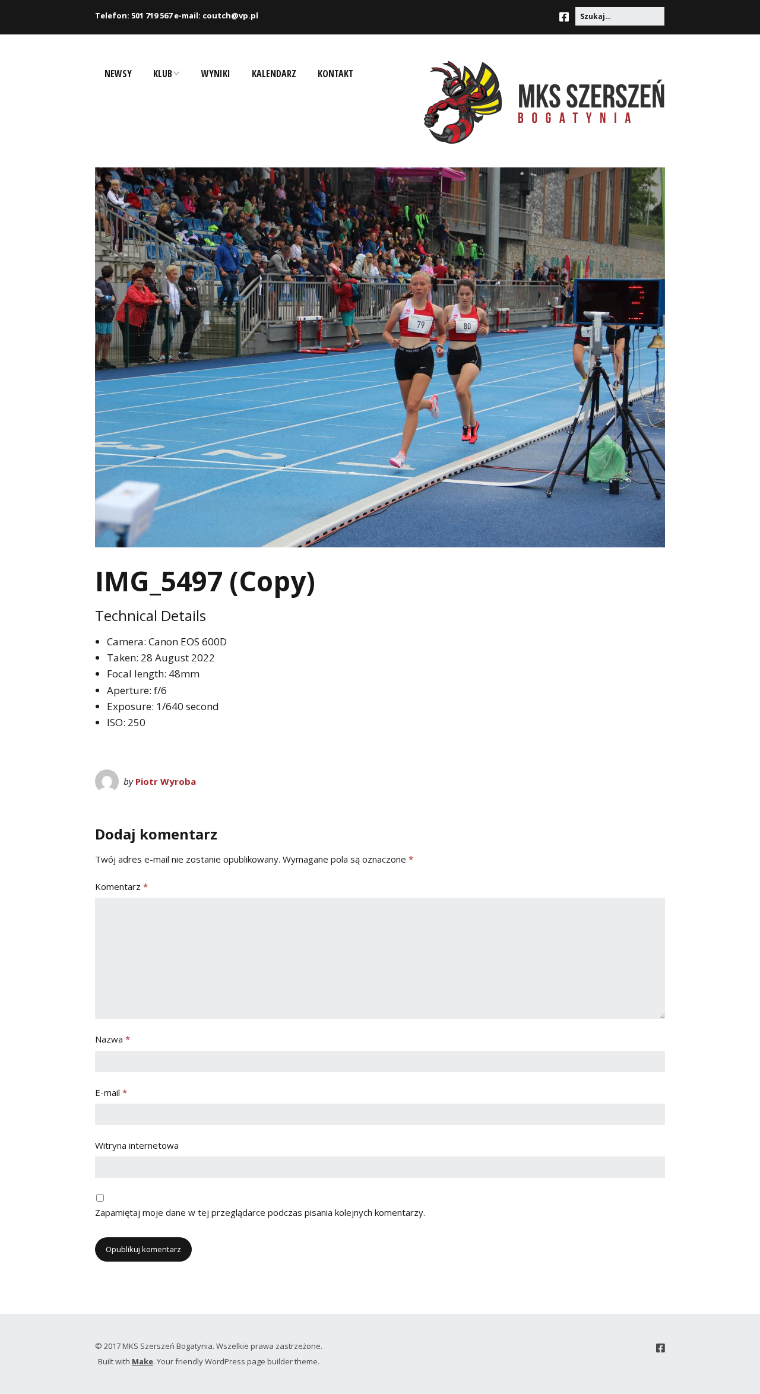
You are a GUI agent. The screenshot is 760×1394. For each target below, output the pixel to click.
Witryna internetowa (137, 1145)
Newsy (118, 73)
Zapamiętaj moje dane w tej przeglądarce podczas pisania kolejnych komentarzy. (260, 1212)
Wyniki (215, 73)
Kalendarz (274, 73)
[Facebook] (567, 17)
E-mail (111, 1092)
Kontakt (335, 73)
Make (142, 1361)
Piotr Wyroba (165, 781)
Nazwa (112, 1039)
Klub (162, 73)
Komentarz (121, 886)
